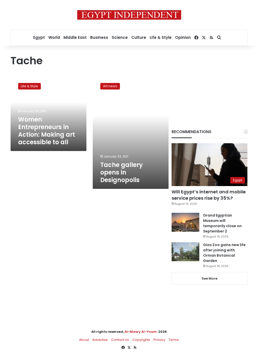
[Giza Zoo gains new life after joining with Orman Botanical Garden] (185, 251)
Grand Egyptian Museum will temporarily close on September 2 (222, 223)
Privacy (159, 339)
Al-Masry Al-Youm (140, 331)
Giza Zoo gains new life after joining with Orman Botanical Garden (224, 252)
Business (99, 37)
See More (209, 278)
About (84, 339)
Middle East (75, 37)
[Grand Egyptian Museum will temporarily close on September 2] (185, 222)
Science (120, 37)
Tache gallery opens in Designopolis (121, 172)
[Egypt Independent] (129, 15)
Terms (174, 339)
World (54, 37)
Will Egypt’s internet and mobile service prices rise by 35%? (209, 195)
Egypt (39, 37)
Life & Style (161, 37)
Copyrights (141, 339)
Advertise (100, 339)
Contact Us (120, 339)
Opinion (183, 37)
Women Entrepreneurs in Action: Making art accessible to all (46, 130)
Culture (138, 37)
